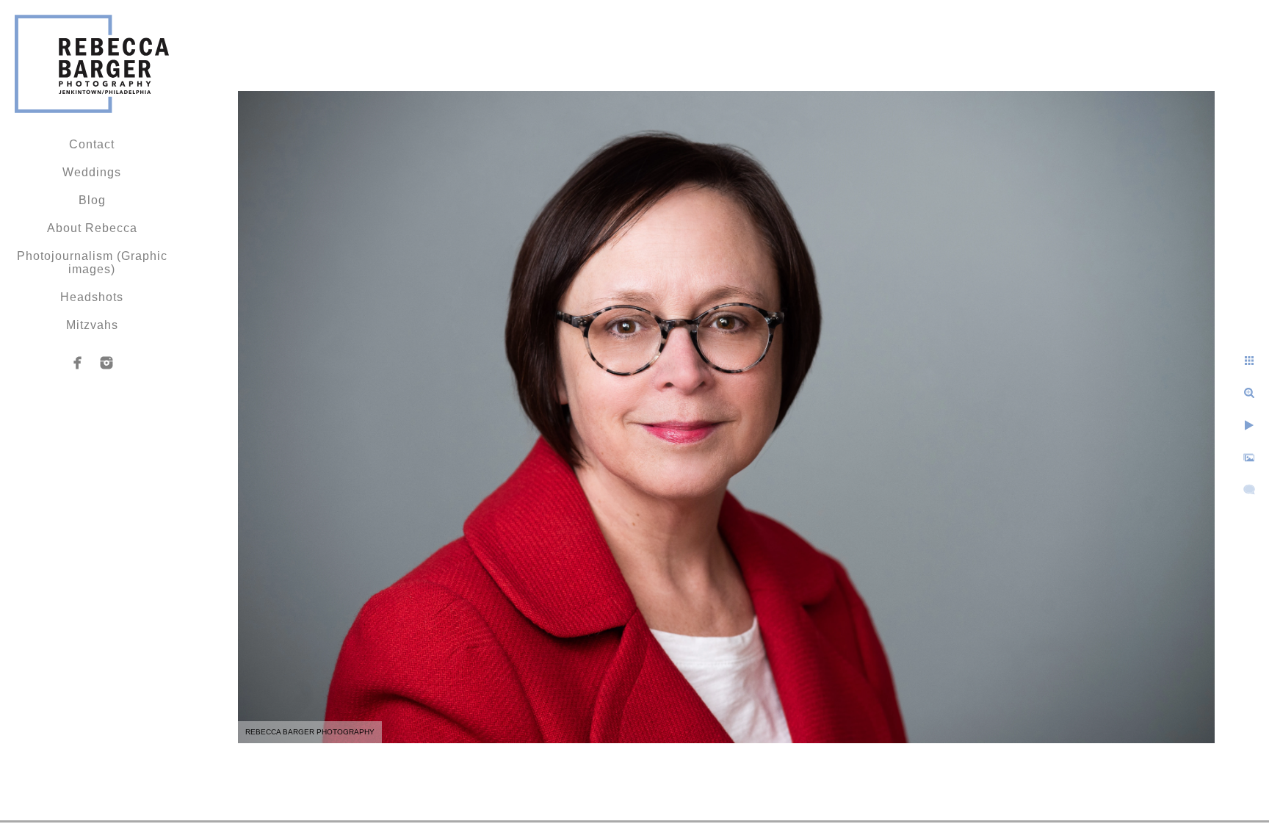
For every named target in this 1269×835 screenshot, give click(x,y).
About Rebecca (92, 228)
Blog (92, 200)
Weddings (91, 172)
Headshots (91, 297)
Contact (92, 144)
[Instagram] (106, 362)
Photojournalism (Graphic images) (92, 262)
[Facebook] (77, 362)
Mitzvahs (92, 325)
